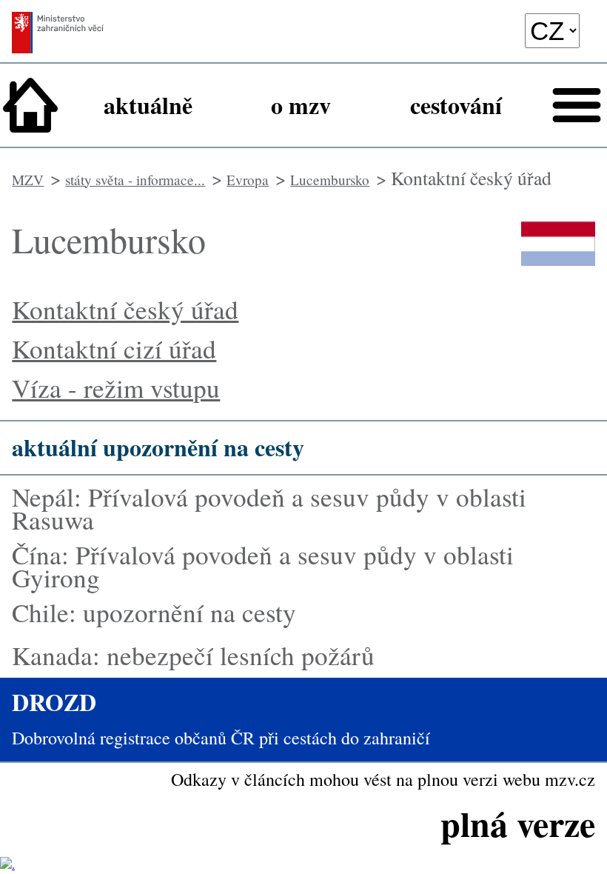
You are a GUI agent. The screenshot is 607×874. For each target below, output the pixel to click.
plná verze (517, 823)
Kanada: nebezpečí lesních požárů (193, 655)
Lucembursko (329, 179)
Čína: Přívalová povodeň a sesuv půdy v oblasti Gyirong (263, 566)
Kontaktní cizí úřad (114, 348)
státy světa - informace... (135, 179)
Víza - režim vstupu (116, 387)
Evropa (248, 179)
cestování (456, 104)
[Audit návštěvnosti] (7, 864)
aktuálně (148, 104)
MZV (28, 179)
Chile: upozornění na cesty (154, 612)
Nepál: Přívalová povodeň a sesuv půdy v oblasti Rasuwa (269, 508)
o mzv (301, 104)
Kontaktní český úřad (125, 309)
